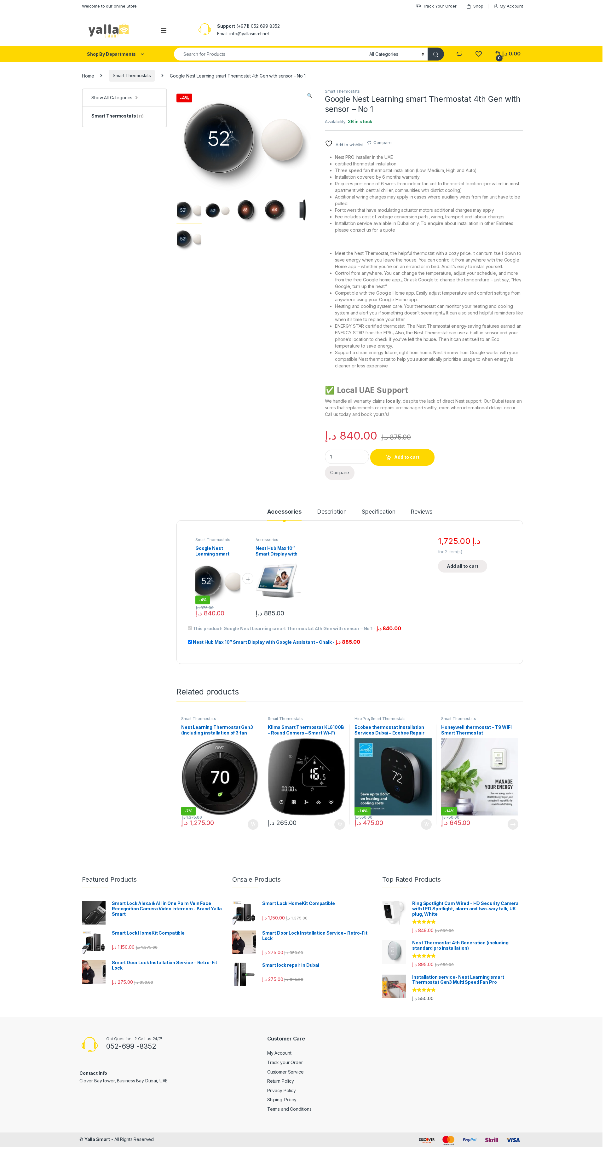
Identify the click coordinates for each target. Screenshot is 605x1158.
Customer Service (285, 1071)
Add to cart (406, 457)
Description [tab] (331, 512)
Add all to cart (462, 566)
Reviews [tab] (421, 512)
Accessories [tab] (284, 512)
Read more (513, 824)
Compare (382, 142)
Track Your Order (440, 6)
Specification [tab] (378, 512)
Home (88, 75)
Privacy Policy (281, 1090)
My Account (511, 6)
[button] (309, 95)
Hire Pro (361, 718)
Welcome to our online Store (109, 6)
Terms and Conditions (289, 1109)
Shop (478, 6)
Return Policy (280, 1081)
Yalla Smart (97, 1139)
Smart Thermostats (132, 75)
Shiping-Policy (282, 1099)
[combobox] (270, 54)
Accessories (267, 539)
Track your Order (285, 1062)
